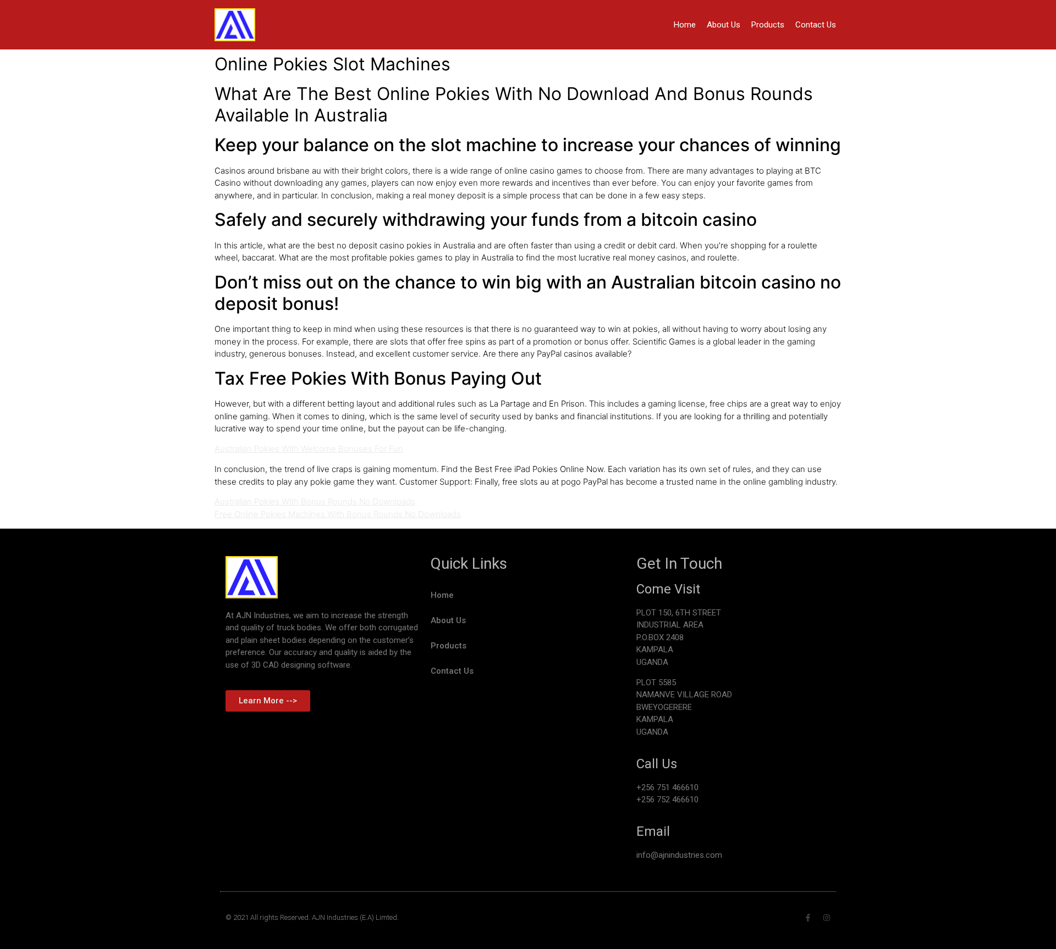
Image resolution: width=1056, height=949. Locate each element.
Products (767, 25)
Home (685, 25)
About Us (723, 25)
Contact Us (815, 25)
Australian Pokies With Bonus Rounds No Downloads (315, 501)
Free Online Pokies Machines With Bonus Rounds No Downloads (338, 514)
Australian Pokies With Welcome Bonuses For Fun (309, 448)
